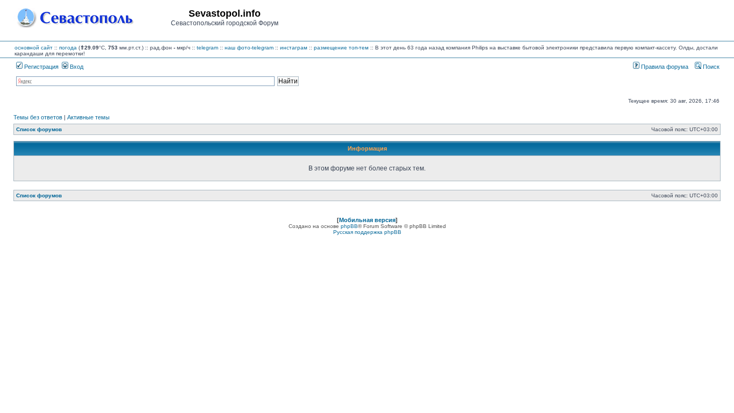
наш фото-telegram (249, 48)
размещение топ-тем (341, 48)
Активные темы (88, 117)
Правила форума (663, 66)
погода (68, 48)
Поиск (710, 66)
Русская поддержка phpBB (367, 232)
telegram (207, 48)
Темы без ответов (37, 117)
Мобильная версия (367, 220)
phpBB (349, 226)
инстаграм (293, 48)
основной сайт (34, 48)
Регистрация (41, 66)
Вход (75, 66)
